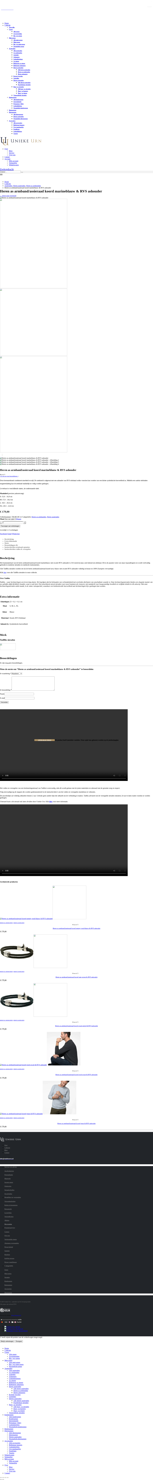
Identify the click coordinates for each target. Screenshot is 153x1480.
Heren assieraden (18, 68)
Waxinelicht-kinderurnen (20, 108)
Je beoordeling (6, 690)
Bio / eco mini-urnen (19, 44)
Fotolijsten (16, 129)
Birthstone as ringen (19, 63)
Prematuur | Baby (18, 104)
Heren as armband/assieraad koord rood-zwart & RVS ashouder (76, 1075)
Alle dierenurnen (18, 114)
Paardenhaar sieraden (24, 85)
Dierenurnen (12, 112)
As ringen (16, 61)
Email (9, 534)
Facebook (3, 534)
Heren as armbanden (24, 72)
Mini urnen (8, 1360)
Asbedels (16, 55)
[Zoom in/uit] (1, 1477)
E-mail (2, 698)
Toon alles (12, 27)
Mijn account (13, 161)
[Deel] (5, 1477)
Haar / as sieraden (18, 87)
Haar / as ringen (22, 93)
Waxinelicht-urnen (18, 46)
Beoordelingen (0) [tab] (11, 545)
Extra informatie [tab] (10, 541)
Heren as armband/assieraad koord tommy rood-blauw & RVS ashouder (76, 928)
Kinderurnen (12, 97)
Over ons (12, 155)
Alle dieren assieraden (24, 82)
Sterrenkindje (17, 102)
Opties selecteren (44, 740)
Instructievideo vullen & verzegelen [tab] (17, 549)
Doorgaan (19, 1341)
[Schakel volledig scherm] (3, 1477)
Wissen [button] (18, 519)
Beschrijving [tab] (9, 539)
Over (6, 149)
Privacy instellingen (10, 1262)
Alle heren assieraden (24, 70)
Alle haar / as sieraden (24, 89)
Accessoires (12, 121)
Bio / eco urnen (17, 36)
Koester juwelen (18, 76)
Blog (10, 151)
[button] (7, 169)
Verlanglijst (13, 163)
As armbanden (17, 53)
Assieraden (12, 48)
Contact (7, 157)
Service (11, 153)
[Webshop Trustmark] (5, 1310)
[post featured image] (43, 919)
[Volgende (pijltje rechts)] (3, 1479)
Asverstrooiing (17, 34)
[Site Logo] (21, 145)
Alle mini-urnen (18, 40)
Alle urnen (16, 31)
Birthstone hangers (18, 125)
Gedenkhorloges (18, 59)
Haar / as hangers (23, 91)
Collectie (7, 25)
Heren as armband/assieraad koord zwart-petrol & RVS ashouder (76, 1026)
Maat (2, 519)
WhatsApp (16, 534)
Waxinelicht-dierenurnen (20, 119)
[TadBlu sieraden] (8, 649)
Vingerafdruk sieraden (20, 95)
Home (6, 23)
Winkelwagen (14, 165)
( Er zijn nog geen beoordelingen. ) (9, 476)
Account (7, 159)
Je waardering (5, 673)
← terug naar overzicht (8, 196)
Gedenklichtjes (17, 106)
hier (5, 572)
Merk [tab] (6, 543)
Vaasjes (15, 133)
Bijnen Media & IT (16, 1315)
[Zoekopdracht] (22, 172)
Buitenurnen (12, 110)
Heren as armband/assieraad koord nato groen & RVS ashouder (76, 977)
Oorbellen (16, 78)
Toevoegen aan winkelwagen (10, 526)
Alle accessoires (17, 123)
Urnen (11, 29)
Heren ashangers (23, 74)
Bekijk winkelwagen (7, 1341)
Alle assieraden (17, 51)
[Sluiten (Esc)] (8, 1477)
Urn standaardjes (18, 127)
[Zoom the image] (72, 1139)
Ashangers (16, 57)
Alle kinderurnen (18, 99)
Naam (2, 694)
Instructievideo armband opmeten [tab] (17, 547)
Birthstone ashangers (19, 65)
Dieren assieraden (18, 80)
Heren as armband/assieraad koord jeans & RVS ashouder (76, 1123)
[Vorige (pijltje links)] (1, 1479)
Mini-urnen (12, 38)
